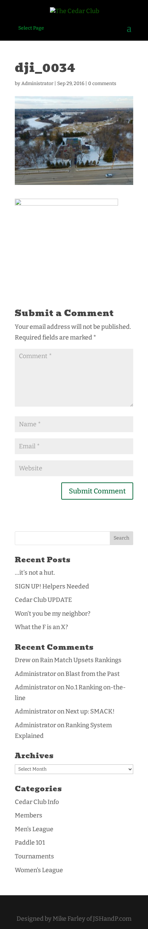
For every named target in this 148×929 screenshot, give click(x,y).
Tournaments (34, 856)
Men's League (34, 829)
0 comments (102, 83)
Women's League (39, 870)
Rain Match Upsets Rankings (80, 660)
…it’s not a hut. (35, 572)
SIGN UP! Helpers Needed (52, 586)
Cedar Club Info (37, 802)
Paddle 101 (30, 842)
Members (28, 815)
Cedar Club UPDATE (43, 600)
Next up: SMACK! (90, 711)
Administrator (37, 83)
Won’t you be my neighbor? (53, 613)
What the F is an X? (41, 627)
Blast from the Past (92, 674)
